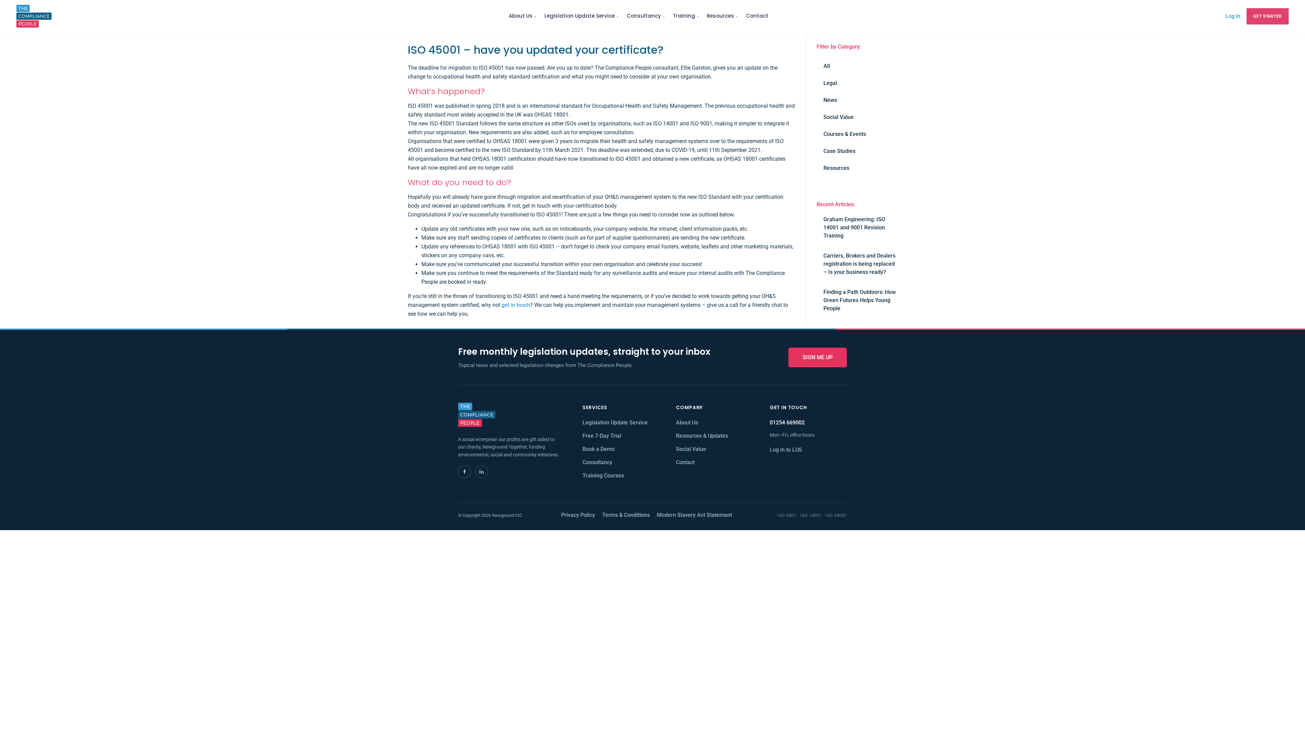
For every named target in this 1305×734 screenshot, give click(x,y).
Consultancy (644, 15)
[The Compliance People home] (34, 16)
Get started (1267, 16)
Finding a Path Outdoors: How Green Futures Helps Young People (859, 300)
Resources (720, 15)
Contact (757, 15)
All (826, 66)
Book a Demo (598, 449)
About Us (521, 15)
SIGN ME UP (818, 357)
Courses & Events (844, 134)
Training (684, 15)
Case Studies (839, 151)
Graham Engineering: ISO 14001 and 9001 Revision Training (854, 227)
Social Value (838, 117)
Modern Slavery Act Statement (694, 515)
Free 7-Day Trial (601, 436)
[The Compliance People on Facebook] (464, 471)
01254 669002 (787, 422)
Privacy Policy (578, 515)
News (830, 100)
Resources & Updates (702, 436)
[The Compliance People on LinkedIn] (481, 471)
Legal (830, 83)
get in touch (516, 305)
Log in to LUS (786, 450)
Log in (1232, 16)
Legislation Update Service (579, 15)
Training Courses (603, 475)
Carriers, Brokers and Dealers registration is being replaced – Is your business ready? (859, 263)
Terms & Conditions (626, 515)
